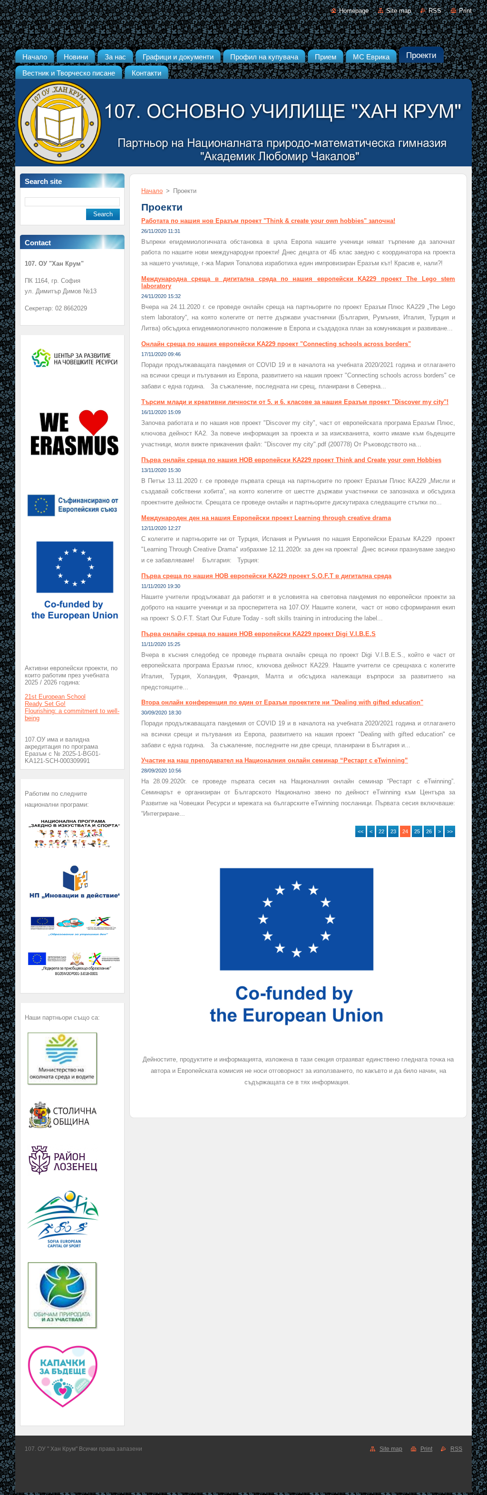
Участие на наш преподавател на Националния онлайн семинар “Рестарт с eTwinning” (274, 760)
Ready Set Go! (45, 703)
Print (465, 10)
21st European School (55, 696)
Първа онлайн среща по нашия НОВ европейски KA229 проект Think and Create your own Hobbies (291, 459)
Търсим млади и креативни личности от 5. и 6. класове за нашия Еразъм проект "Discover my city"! (294, 401)
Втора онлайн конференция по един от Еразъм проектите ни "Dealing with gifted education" (282, 702)
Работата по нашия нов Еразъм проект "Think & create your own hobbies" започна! (268, 220)
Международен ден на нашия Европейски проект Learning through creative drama (266, 517)
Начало (152, 190)
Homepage (354, 10)
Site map (398, 10)
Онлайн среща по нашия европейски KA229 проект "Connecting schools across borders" (276, 343)
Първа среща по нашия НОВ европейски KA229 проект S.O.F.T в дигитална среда (266, 575)
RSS (435, 10)
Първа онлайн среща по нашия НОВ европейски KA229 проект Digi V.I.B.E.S (258, 633)
